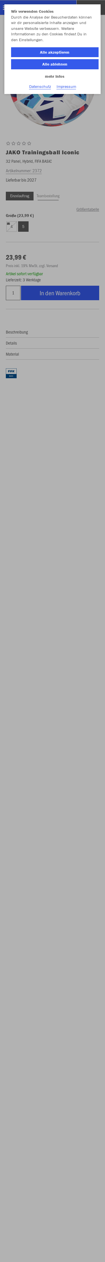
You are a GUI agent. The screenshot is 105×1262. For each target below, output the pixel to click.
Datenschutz (40, 86)
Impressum (66, 86)
